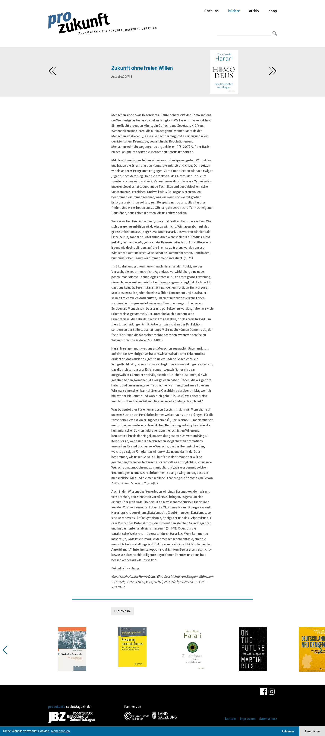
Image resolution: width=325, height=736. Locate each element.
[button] (5, 650)
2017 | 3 (127, 76)
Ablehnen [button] (288, 731)
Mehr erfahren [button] (60, 731)
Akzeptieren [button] (312, 731)
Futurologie (122, 611)
